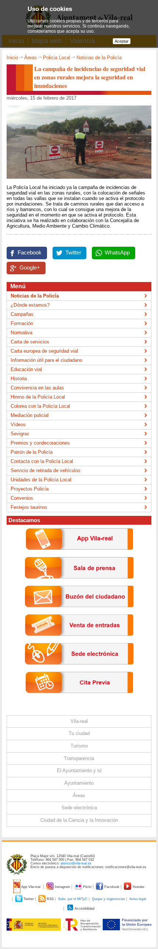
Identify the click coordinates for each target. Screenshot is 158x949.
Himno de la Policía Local (38, 397)
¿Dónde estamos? (30, 305)
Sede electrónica (79, 807)
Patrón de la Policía (32, 452)
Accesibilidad (84, 908)
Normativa (21, 332)
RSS (50, 899)
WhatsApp (117, 253)
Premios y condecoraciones (40, 443)
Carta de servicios (30, 342)
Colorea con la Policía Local (40, 406)
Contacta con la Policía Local (42, 461)
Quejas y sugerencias (108, 899)
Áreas (30, 57)
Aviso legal (137, 899)
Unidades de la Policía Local (41, 479)
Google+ (29, 268)
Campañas (22, 314)
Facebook (30, 253)
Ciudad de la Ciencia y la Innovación (79, 820)
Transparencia (79, 758)
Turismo (79, 746)
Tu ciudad (79, 733)
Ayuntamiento (79, 783)
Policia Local (56, 57)
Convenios (22, 498)
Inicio (12, 57)
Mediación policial (30, 415)
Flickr (87, 887)
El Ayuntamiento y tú (79, 770)
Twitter (73, 253)
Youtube (137, 887)
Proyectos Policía (30, 489)
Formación (22, 323)
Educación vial (26, 369)
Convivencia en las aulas (37, 387)
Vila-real (79, 721)
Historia (19, 378)
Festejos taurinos (29, 507)
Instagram (62, 887)
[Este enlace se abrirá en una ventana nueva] (79, 670)
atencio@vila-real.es (76, 863)
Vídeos (18, 424)
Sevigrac (20, 433)
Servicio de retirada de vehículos (45, 470)
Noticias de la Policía (99, 57)
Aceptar (122, 41)
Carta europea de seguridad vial (44, 351)
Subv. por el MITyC (72, 899)
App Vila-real (31, 887)
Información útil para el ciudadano (46, 360)
